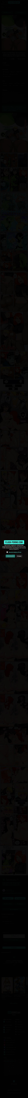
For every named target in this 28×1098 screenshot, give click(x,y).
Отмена (19, 556)
